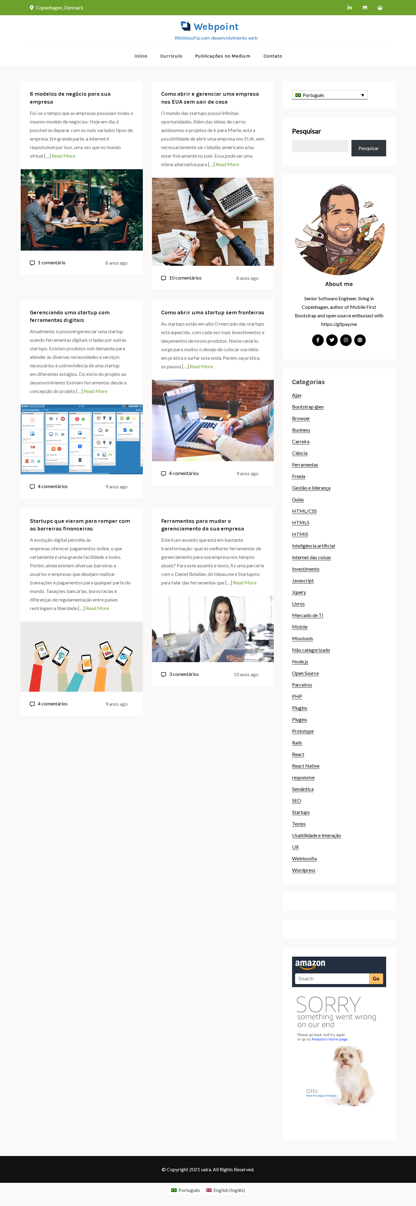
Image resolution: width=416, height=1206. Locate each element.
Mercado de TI (307, 615)
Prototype (303, 731)
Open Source (305, 673)
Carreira (300, 441)
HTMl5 (300, 534)
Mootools (302, 638)
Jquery (299, 592)
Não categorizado (311, 650)
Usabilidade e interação (316, 835)
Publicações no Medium (222, 56)
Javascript (303, 580)
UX (295, 847)
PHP (297, 696)
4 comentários (53, 486)
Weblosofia (304, 858)
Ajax (296, 395)
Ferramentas (305, 464)
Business (301, 430)
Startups (301, 812)
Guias (298, 499)
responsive (303, 777)
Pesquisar (306, 131)
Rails (297, 742)
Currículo (171, 56)
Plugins (299, 708)
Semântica (303, 789)
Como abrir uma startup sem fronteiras (212, 312)
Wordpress (304, 870)
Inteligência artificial (313, 545)
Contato (272, 56)
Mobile (300, 627)
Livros (298, 603)
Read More (63, 156)
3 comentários (184, 674)
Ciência (300, 453)
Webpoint (216, 26)
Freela (298, 476)
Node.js (300, 661)
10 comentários (185, 277)
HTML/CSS (304, 511)
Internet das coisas (311, 557)
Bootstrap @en (308, 406)
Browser (301, 418)
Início (140, 56)
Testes (299, 823)
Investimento (305, 569)
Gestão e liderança (311, 488)
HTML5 (300, 522)
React (298, 754)
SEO (296, 800)
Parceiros (302, 684)
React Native (305, 766)
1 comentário (51, 262)
